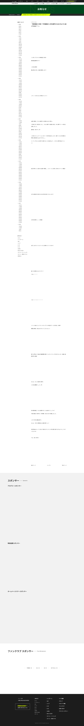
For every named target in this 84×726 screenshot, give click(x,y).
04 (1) (20, 29)
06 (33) (20, 151)
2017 (20, 203)
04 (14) (20, 50)
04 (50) (20, 196)
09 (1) (20, 230)
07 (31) (20, 87)
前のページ (33, 465)
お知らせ (36, 3)
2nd (27, 1)
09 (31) (20, 146)
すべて (19, 238)
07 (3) (20, 107)
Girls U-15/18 (55, 1)
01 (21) (20, 76)
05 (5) (20, 110)
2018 (20, 182)
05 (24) (20, 173)
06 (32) (20, 172)
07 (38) (20, 191)
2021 (20, 119)
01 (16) (20, 116)
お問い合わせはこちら (23, 706)
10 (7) (20, 123)
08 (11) (20, 127)
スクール (62, 1)
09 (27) (20, 188)
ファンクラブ (62, 3)
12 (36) (20, 162)
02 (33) (20, 178)
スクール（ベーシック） (23, 252)
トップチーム (20, 1)
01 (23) (20, 55)
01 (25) (20, 222)
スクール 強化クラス (51, 718)
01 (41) (20, 159)
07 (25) (20, 149)
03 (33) (20, 198)
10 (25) (20, 62)
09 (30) (20, 209)
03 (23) (20, 94)
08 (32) (20, 190)
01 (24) (20, 201)
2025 (20, 36)
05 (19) (20, 91)
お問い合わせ (69, 3)
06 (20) (20, 47)
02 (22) (20, 95)
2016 (20, 224)
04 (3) (20, 112)
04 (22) (20, 133)
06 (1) (20, 109)
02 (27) (20, 74)
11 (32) (20, 143)
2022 (20, 99)
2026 (20, 24)
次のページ (64, 465)
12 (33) (20, 120)
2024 (20, 57)
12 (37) (20, 80)
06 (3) (20, 26)
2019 (20, 161)
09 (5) (20, 125)
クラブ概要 (42, 3)
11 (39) (20, 164)
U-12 (42, 1)
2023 (20, 78)
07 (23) (20, 128)
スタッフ (48, 3)
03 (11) (20, 113)
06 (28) (20, 193)
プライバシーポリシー (63, 711)
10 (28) (20, 208)
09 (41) (20, 63)
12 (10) (20, 101)
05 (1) (20, 27)
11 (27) (20, 81)
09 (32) (20, 105)
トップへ (49, 465)
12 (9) (20, 38)
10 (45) (20, 104)
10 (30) (20, 166)
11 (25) (20, 227)
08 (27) (20, 86)
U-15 (37, 1)
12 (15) (20, 59)
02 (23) (20, 115)
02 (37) (20, 199)
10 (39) (20, 145)
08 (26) (20, 211)
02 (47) (20, 157)
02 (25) (20, 220)
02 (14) (20, 53)
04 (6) (20, 154)
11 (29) (20, 60)
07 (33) (20, 66)
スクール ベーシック (51, 716)
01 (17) (20, 97)
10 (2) (20, 41)
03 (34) (20, 176)
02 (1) (20, 32)
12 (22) (20, 141)
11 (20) (20, 122)
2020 (20, 140)
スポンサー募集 (54, 3)
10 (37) (20, 187)
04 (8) (20, 92)
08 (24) (20, 65)
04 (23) (20, 71)
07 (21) (20, 212)
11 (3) (20, 39)
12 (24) (20, 226)
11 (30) (20, 185)
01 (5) (20, 34)
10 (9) (20, 229)
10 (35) (20, 83)
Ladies (48, 1)
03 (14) (20, 52)
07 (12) (20, 45)
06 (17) (20, 130)
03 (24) (20, 219)
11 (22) (20, 102)
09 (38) (20, 84)
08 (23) (20, 148)
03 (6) (20, 30)
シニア (32, 1)
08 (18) (20, 44)
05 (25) (20, 70)
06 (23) (20, 214)
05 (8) (20, 48)
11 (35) (20, 206)
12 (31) (20, 205)
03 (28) (20, 73)
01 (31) (20, 180)
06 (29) (20, 89)
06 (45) (20, 68)
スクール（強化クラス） (23, 254)
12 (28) (20, 184)
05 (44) (20, 194)
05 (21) (20, 216)
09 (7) (20, 42)
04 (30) (20, 175)
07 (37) (20, 170)
